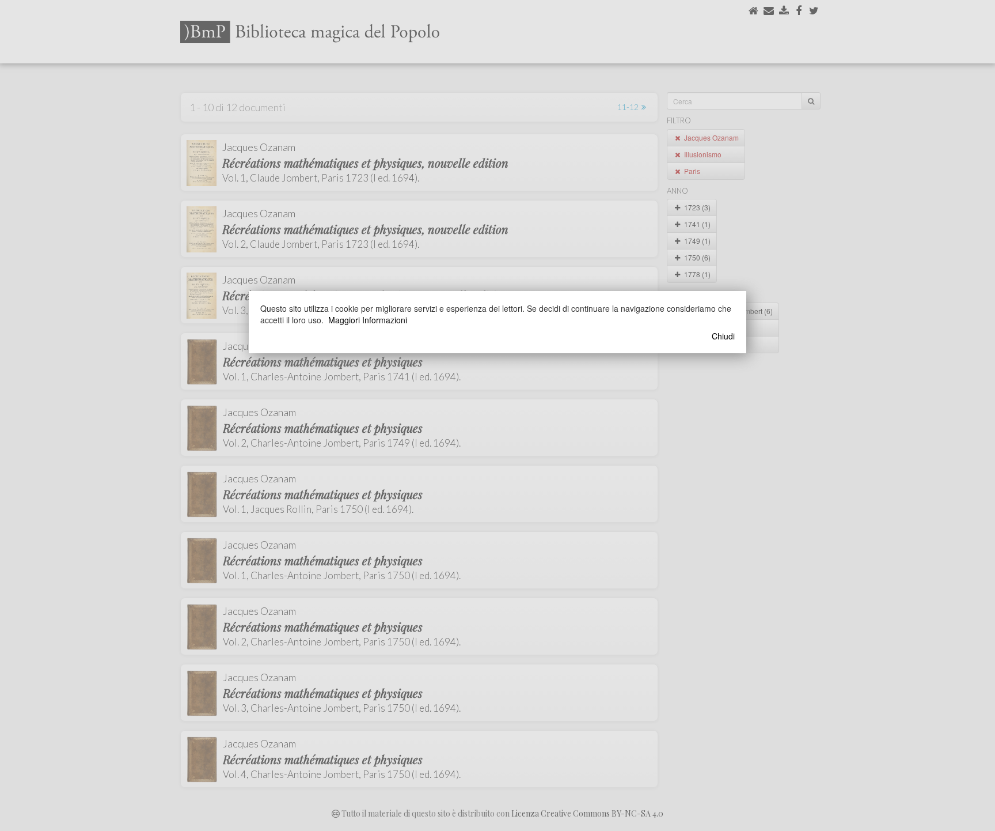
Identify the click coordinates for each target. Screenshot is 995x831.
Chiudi (723, 336)
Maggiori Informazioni (367, 320)
